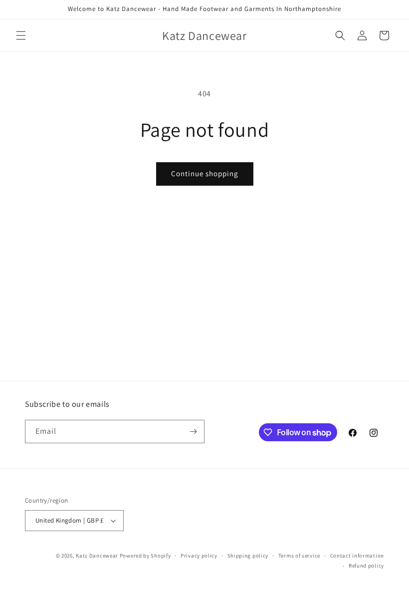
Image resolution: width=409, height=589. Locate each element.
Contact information (357, 555)
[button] (21, 35)
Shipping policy (248, 555)
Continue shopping (204, 173)
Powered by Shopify (145, 555)
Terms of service (299, 555)
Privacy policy (199, 555)
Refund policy (366, 565)
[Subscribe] (193, 431)
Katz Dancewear (98, 555)
